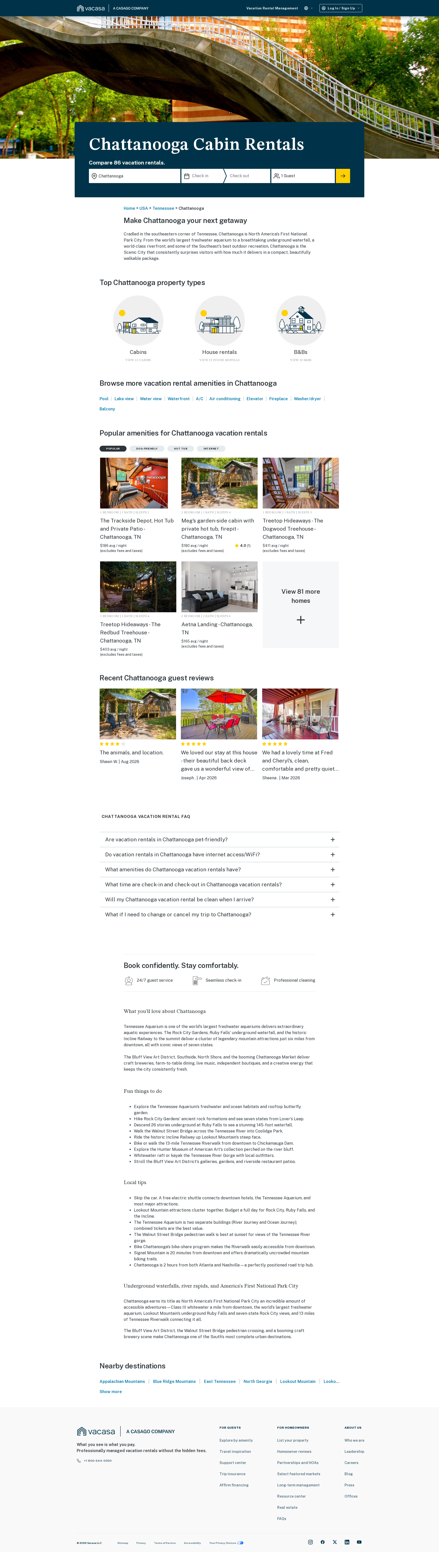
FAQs (281, 1519)
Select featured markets (298, 1474)
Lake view (124, 398)
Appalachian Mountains (122, 1381)
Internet (211, 448)
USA (143, 208)
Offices (351, 1496)
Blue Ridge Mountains (174, 1381)
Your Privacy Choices (222, 1542)
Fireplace (278, 398)
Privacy (141, 1542)
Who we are (354, 1440)
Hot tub (180, 448)
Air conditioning (225, 398)
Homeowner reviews (294, 1452)
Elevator (255, 398)
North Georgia (258, 1381)
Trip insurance (232, 1474)
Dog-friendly (147, 448)
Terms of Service (165, 1542)
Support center (233, 1463)
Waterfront (179, 398)
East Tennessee (220, 1381)
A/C (199, 398)
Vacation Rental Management (272, 8)
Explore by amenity (236, 1440)
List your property (292, 1440)
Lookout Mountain (298, 1381)
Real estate (287, 1507)
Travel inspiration (235, 1452)
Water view (151, 398)
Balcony (107, 409)
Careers (351, 1463)
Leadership (354, 1452)
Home (129, 208)
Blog (348, 1474)
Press (349, 1485)
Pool (104, 398)
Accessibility (192, 1542)
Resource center (291, 1496)
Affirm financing (234, 1485)
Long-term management (298, 1485)
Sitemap (122, 1542)
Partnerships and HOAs (298, 1463)
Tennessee (163, 208)
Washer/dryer (307, 398)
